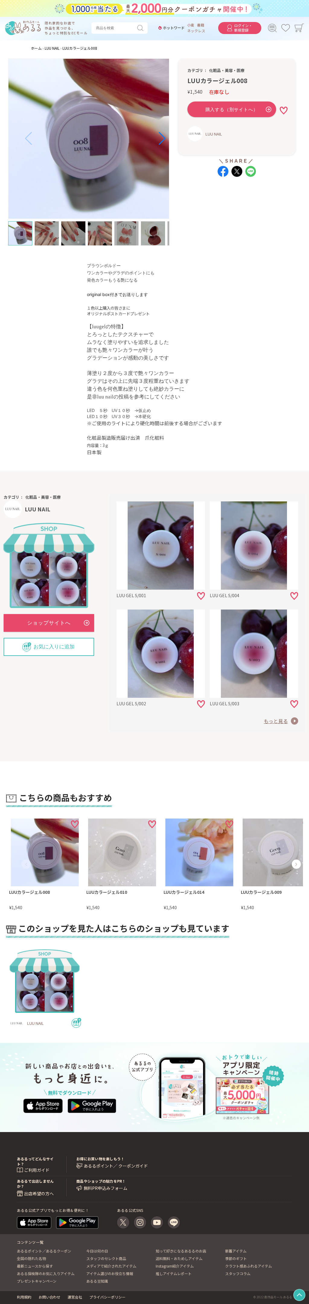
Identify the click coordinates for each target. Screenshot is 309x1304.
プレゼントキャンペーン (36, 1281)
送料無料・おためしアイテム (179, 1258)
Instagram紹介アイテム (175, 1265)
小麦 (190, 25)
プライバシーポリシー (107, 1296)
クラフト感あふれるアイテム (248, 1265)
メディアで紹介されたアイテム (111, 1265)
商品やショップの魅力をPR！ (101, 1181)
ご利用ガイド (36, 1170)
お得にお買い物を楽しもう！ (100, 1158)
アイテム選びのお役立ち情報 (109, 1273)
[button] (28, 138)
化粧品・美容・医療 (226, 70)
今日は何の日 (97, 1250)
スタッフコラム (237, 1273)
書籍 (200, 25)
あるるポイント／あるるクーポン (44, 1250)
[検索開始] (141, 28)
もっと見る (276, 721)
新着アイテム (236, 1250)
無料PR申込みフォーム (105, 1188)
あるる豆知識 (97, 1281)
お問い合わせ (49, 1296)
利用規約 (24, 1296)
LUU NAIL (213, 134)
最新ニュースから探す (35, 1265)
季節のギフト (236, 1258)
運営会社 (75, 1296)
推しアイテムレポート (174, 1273)
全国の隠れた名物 (31, 1258)
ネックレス (196, 31)
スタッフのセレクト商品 (106, 1258)
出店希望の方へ (39, 1193)
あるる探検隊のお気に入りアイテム (46, 1273)
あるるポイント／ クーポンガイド (116, 1166)
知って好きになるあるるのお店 (181, 1250)
